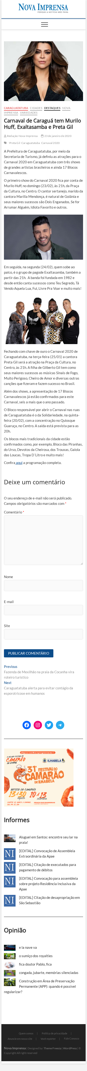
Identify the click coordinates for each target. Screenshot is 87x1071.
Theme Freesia (52, 1048)
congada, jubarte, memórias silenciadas (48, 972)
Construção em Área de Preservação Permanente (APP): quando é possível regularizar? (40, 986)
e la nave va (28, 947)
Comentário (14, 512)
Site (7, 626)
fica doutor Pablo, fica (35, 964)
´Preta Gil (14, 143)
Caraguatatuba (16, 108)
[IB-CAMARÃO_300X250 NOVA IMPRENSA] (39, 751)
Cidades (36, 108)
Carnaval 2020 (50, 143)
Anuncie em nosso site (20, 1038)
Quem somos (26, 1033)
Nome (8, 577)
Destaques (52, 108)
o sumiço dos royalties (36, 956)
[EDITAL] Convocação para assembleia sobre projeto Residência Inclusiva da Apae (48, 883)
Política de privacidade (54, 1033)
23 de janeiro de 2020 (57, 136)
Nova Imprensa (15, 1048)
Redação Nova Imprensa (22, 136)
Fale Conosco (71, 1038)
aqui (19, 462)
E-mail (9, 602)
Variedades (28, 112)
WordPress (70, 1048)
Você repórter (48, 1038)
